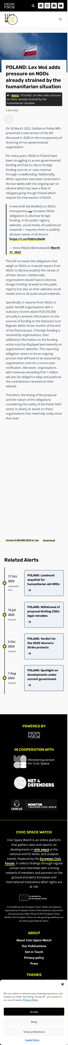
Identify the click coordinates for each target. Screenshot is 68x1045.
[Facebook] (54, 6)
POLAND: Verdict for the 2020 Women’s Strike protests (41, 643)
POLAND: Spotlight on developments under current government (42, 675)
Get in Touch (34, 952)
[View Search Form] (33, 6)
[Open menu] (60, 19)
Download (49, 540)
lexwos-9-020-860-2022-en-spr (22, 540)
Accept (34, 1012)
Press (34, 963)
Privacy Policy (30, 1000)
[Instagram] (47, 6)
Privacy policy (34, 958)
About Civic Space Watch (34, 940)
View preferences (34, 1032)
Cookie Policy (32, 1040)
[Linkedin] (41, 6)
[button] (62, 984)
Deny (34, 1022)
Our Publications (34, 946)
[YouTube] (61, 6)
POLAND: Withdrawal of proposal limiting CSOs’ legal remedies (43, 611)
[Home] (8, 95)
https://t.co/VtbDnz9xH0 (27, 239)
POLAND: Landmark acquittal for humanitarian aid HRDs (43, 580)
